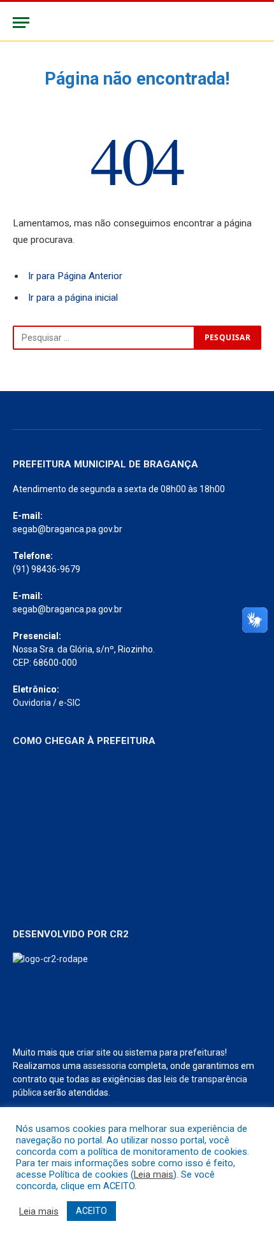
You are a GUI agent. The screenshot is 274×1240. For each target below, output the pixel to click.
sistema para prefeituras (175, 1052)
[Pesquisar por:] (104, 338)
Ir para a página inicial (73, 297)
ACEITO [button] (91, 1211)
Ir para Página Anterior (75, 276)
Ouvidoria (32, 703)
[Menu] (21, 22)
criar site (93, 1052)
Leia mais (153, 1174)
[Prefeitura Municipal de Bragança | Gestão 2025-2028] (136, 22)
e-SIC (69, 703)
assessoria (104, 1066)
